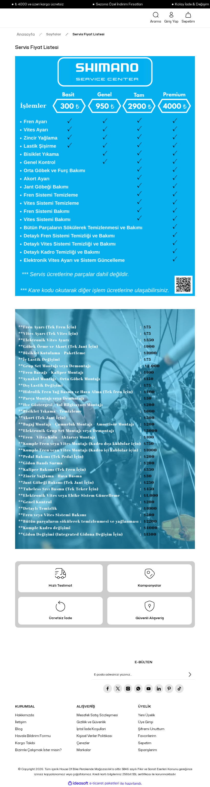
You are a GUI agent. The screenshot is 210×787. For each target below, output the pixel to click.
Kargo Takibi (25, 743)
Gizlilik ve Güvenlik (91, 722)
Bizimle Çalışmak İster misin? (38, 750)
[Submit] (190, 674)
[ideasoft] (78, 783)
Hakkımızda (24, 715)
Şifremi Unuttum (151, 729)
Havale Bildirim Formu (33, 735)
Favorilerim (147, 735)
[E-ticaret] (104, 783)
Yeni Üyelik (146, 715)
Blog (19, 729)
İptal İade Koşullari (91, 729)
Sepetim (144, 743)
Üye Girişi (145, 722)
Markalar (84, 750)
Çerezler (83, 743)
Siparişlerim (147, 750)
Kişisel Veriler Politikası (94, 735)
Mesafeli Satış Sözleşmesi (97, 715)
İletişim (20, 722)
